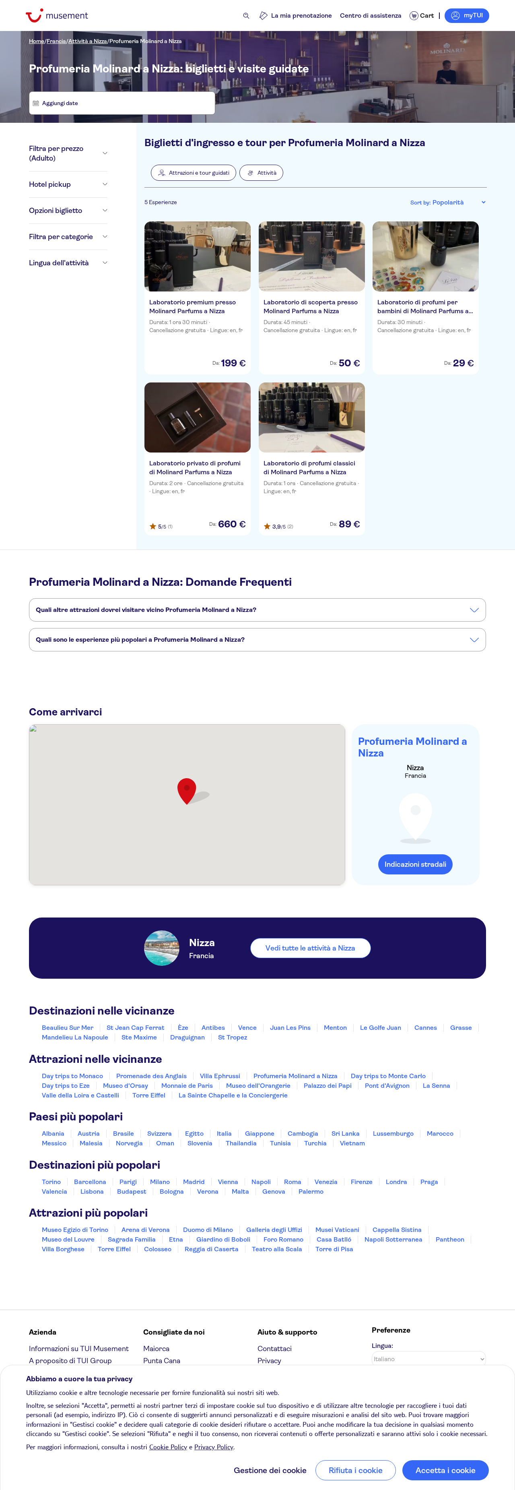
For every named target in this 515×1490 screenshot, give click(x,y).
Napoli (261, 1182)
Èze (183, 1027)
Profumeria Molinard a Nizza (145, 41)
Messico (54, 1143)
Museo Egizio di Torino (75, 1230)
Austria (89, 1133)
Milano (160, 1182)
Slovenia (199, 1143)
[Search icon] (246, 15)
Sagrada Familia (132, 1239)
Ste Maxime (139, 1037)
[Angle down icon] (105, 153)
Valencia (54, 1191)
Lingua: (382, 1345)
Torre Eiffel (148, 1095)
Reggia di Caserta (212, 1249)
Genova (273, 1191)
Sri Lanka (346, 1133)
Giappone (259, 1133)
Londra (396, 1182)
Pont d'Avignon (387, 1085)
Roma (292, 1182)
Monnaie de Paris (187, 1085)
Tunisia (280, 1143)
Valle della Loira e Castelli (80, 1095)
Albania (53, 1133)
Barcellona (90, 1182)
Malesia (91, 1143)
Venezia (326, 1182)
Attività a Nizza (87, 41)
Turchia (315, 1143)
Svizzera (159, 1133)
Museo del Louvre (68, 1239)
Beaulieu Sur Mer (67, 1027)
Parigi (128, 1182)
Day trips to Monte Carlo (388, 1076)
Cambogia (303, 1133)
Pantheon (450, 1239)
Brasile (123, 1133)
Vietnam (352, 1143)
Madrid (194, 1182)
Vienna (228, 1182)
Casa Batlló (334, 1239)
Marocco (440, 1133)
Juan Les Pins (290, 1027)
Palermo (311, 1191)
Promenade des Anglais (151, 1076)
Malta (240, 1191)
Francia (56, 41)
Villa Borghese (63, 1249)
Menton (335, 1027)
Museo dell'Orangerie (258, 1085)
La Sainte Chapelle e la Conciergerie (233, 1095)
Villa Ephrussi (220, 1076)
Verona (207, 1191)
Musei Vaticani (337, 1230)
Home (36, 41)
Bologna (172, 1191)
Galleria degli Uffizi (274, 1230)
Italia (224, 1133)
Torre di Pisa (334, 1249)
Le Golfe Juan (380, 1027)
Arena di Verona (146, 1230)
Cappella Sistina (397, 1230)
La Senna (436, 1085)
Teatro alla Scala (277, 1249)
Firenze (362, 1182)
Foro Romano (283, 1239)
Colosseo (157, 1249)
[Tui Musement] (63, 15)
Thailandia (241, 1143)
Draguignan (187, 1037)
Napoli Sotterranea (393, 1239)
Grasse (461, 1027)
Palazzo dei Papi (328, 1085)
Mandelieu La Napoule (75, 1037)
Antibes (213, 1027)
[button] (193, 173)
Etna (176, 1239)
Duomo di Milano (208, 1230)
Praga (429, 1182)
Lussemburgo (393, 1133)
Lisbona (92, 1191)
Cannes (425, 1027)
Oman (165, 1143)
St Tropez (232, 1037)
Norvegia (129, 1143)
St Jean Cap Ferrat (136, 1027)
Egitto (194, 1133)
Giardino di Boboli (223, 1239)
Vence (247, 1027)
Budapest (131, 1191)
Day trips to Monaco (72, 1076)
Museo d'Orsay (125, 1085)
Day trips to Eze (66, 1085)
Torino (51, 1182)
